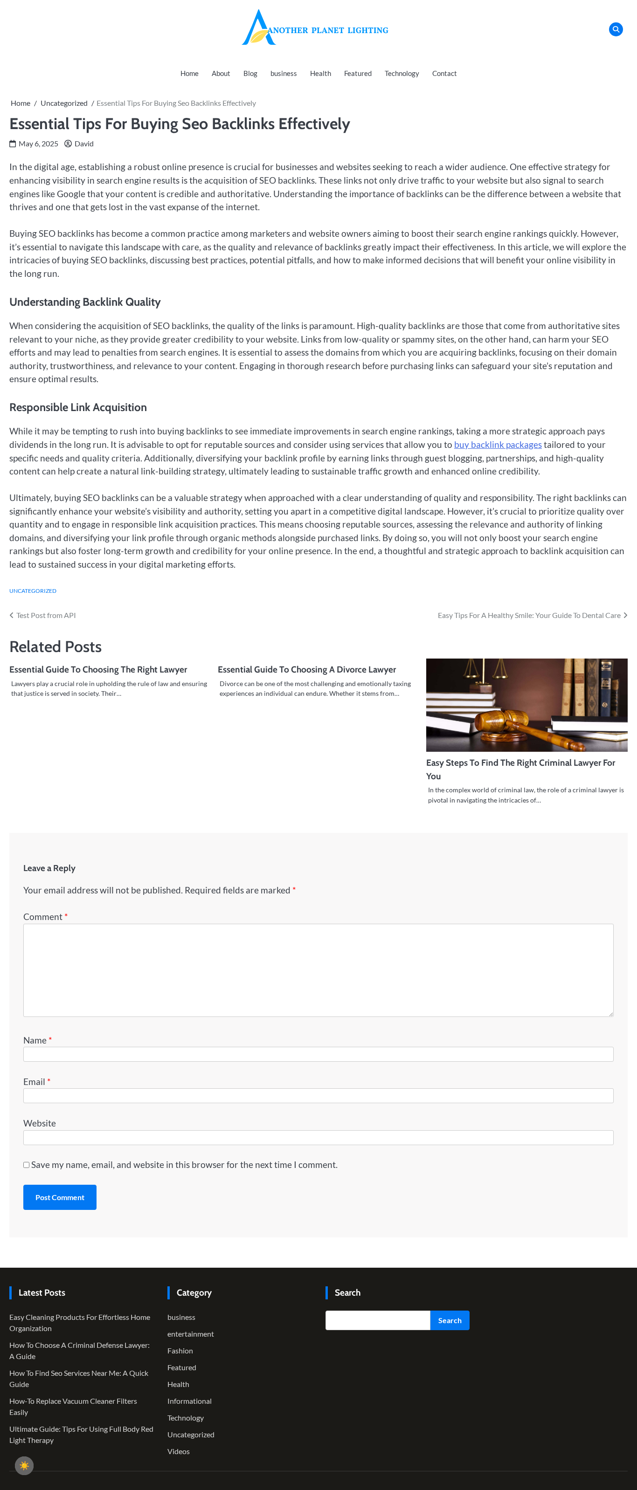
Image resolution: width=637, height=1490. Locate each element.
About (221, 73)
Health (320, 73)
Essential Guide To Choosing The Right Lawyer (98, 669)
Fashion (180, 1350)
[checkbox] (24, 1465)
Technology (402, 73)
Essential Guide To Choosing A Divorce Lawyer (307, 669)
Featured (358, 73)
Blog (250, 73)
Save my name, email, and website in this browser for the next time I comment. (184, 1164)
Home (189, 73)
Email (37, 1081)
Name (37, 1040)
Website (39, 1123)
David (84, 143)
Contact (444, 73)
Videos (178, 1451)
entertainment (190, 1333)
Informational (189, 1400)
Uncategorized (32, 590)
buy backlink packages (498, 444)
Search (450, 1320)
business (283, 73)
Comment (45, 916)
